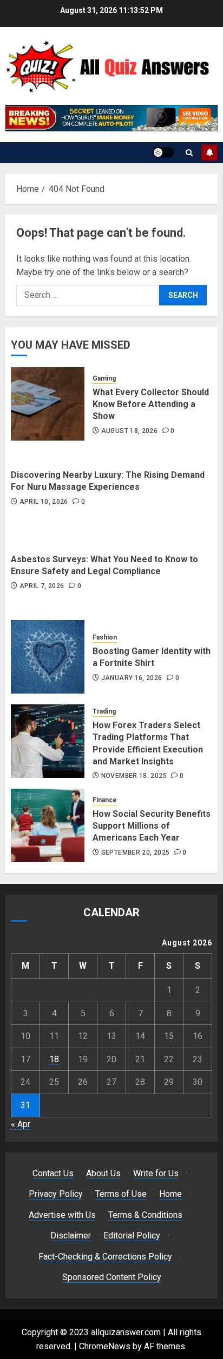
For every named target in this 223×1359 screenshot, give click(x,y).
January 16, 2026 (131, 678)
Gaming (104, 378)
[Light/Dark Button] (163, 152)
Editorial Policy (131, 1235)
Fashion (105, 637)
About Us (103, 1173)
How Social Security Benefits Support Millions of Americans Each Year (152, 826)
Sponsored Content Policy (111, 1277)
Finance (105, 800)
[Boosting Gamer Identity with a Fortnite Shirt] (47, 657)
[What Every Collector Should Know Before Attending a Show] (47, 404)
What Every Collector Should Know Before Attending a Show (151, 404)
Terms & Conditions (145, 1215)
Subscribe (209, 152)
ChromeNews (104, 1346)
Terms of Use (121, 1194)
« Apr (20, 1124)
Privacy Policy (56, 1194)
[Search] (189, 152)
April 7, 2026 (41, 586)
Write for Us (156, 1173)
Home (170, 1194)
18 (54, 1059)
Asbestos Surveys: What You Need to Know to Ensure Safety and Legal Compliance (104, 565)
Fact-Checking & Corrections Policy (105, 1256)
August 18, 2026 (129, 431)
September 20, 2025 (135, 852)
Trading (104, 711)
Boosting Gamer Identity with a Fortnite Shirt (152, 657)
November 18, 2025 (134, 776)
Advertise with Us (62, 1215)
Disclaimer (70, 1235)
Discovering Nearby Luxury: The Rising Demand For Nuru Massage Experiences (108, 481)
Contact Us (53, 1173)
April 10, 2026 (43, 501)
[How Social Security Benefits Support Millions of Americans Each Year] (47, 825)
